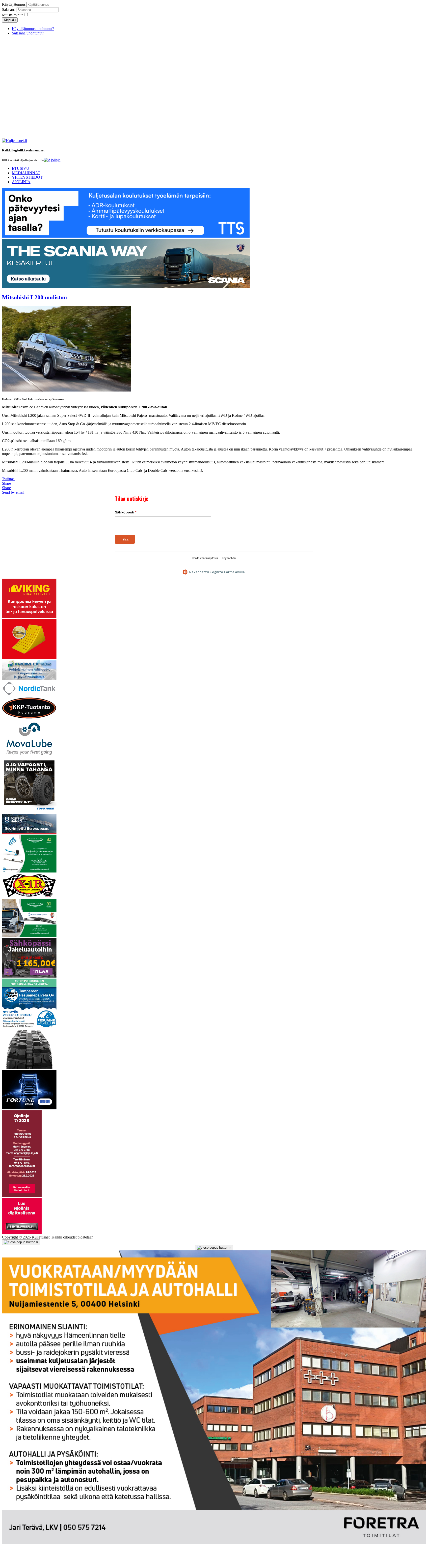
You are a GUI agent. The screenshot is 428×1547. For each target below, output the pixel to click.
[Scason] (29, 1108)
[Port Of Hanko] (29, 832)
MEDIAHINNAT (26, 173)
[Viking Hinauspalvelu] (29, 617)
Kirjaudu (10, 20)
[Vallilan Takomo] (29, 935)
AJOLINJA (21, 182)
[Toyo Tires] (29, 811)
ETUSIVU (20, 168)
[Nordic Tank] (29, 694)
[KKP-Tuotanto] (29, 718)
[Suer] (29, 657)
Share (6, 483)
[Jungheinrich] (29, 976)
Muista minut (12, 15)
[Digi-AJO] (22, 1233)
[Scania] (126, 287)
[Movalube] (29, 756)
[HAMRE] (29, 1067)
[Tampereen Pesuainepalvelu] (29, 1027)
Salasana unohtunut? (28, 33)
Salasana (9, 9)
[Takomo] (29, 871)
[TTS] (126, 236)
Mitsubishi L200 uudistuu (34, 297)
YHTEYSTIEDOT (27, 177)
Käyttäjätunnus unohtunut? (33, 29)
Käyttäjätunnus (14, 4)
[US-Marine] (29, 897)
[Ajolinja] (52, 160)
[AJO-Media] (22, 1196)
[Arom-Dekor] (29, 678)
